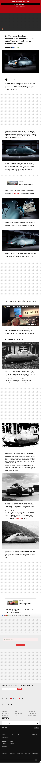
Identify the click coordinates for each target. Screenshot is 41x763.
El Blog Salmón (12, 743)
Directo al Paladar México (27, 754)
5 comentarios (9, 47)
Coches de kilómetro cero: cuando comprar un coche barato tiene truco (26, 184)
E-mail (18, 47)
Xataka (3, 732)
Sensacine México (20, 753)
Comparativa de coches (32, 713)
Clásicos (19, 615)
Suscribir (19, 688)
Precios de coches (18, 713)
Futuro (16, 715)
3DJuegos (11, 732)
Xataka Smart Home (5, 737)
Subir (36, 727)
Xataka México (4, 753)
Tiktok (22, 698)
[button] (11, 79)
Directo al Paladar (27, 732)
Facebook (13, 47)
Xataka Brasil (4, 755)
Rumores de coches (6, 713)
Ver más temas (5, 718)
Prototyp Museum (18, 518)
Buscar (37, 723)
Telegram (15, 698)
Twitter (14, 47)
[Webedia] (5, 727)
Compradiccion (4, 746)
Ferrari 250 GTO (17, 193)
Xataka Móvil (4, 734)
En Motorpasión (21, 181)
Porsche (15, 615)
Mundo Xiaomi (4, 739)
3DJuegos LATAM (12, 753)
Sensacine (18, 732)
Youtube (11, 698)
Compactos (4, 711)
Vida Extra (11, 734)
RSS (17, 698)
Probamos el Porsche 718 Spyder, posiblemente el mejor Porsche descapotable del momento (25, 603)
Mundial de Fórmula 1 (32, 715)
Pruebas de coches (31, 711)
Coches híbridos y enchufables (31, 709)
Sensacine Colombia (20, 755)
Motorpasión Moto (34, 734)
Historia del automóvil (27, 615)
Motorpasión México (35, 753)
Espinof (18, 734)
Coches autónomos (5, 715)
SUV (16, 711)
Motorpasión (34, 732)
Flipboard (16, 47)
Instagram (13, 698)
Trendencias (4, 743)
